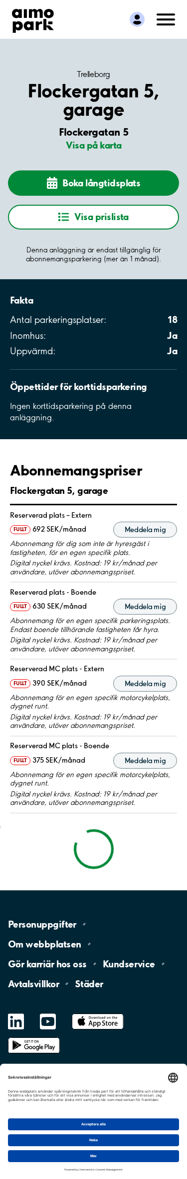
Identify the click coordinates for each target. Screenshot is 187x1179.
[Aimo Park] (33, 19)
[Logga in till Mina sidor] (137, 19)
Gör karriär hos (47, 964)
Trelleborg (93, 74)
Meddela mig (145, 529)
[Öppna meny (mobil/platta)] (166, 18)
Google (34, 1037)
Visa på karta (94, 145)
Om (44, 944)
